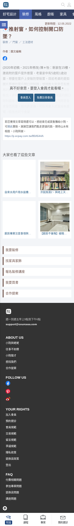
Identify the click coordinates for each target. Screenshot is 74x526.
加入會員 (11, 414)
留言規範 (11, 439)
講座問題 (11, 498)
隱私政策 (11, 452)
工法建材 (27, 42)
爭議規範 (11, 446)
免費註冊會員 (45, 97)
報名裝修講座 (15, 272)
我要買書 (12, 282)
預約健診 (11, 420)
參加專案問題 (14, 486)
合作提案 (12, 293)
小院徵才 (11, 355)
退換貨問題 (12, 492)
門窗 (15, 42)
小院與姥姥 (12, 342)
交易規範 (11, 433)
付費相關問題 (14, 479)
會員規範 (11, 427)
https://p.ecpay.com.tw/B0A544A (24, 135)
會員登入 (25, 97)
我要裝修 (12, 250)
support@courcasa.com (21, 324)
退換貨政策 (12, 458)
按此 (10, 126)
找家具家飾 (14, 261)
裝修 (5, 42)
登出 (8, 464)
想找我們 (11, 361)
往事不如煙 (12, 349)
